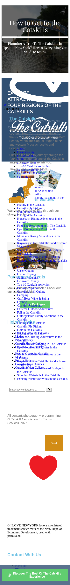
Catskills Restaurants (30, 305)
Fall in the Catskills (29, 312)
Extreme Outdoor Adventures (35, 309)
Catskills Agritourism (30, 288)
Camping (22, 295)
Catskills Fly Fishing (29, 326)
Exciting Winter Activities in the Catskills (42, 378)
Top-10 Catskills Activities (33, 284)
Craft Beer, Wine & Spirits (33, 298)
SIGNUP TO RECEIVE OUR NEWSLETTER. (26, 438)
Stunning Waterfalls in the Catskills (38, 375)
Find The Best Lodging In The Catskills (41, 344)
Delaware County (28, 281)
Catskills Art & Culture (31, 291)
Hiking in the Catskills (31, 333)
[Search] (49, 390)
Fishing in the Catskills (31, 323)
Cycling (22, 302)
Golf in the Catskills (29, 330)
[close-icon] (5, 105)
